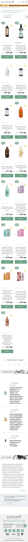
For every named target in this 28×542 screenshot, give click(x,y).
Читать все (23, 490)
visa (13, 534)
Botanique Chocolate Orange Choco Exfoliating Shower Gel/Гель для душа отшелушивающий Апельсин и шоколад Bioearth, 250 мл (7, 295)
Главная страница (4, 7)
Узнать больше (9, 503)
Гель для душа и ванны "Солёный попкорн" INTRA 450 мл (20, 128)
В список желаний (11, 26)
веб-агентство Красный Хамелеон (17, 540)
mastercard (8, 534)
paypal (22, 534)
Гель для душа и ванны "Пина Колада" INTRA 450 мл (20, 167)
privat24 (18, 534)
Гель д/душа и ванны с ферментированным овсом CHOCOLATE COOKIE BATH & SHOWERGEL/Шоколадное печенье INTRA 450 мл (7, 340)
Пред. (3, 365)
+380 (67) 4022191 (8, 524)
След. (25, 365)
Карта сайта (18, 538)
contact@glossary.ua (7, 527)
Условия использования (11, 538)
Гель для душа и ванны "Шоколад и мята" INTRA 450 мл (7, 208)
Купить (7, 57)
